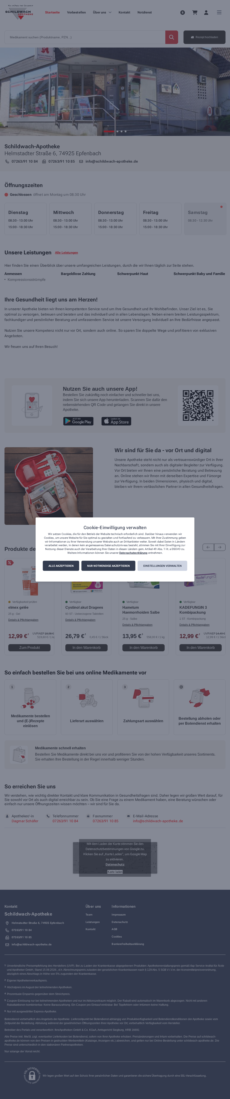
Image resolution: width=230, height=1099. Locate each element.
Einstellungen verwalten (162, 565)
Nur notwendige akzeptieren (108, 565)
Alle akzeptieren (61, 565)
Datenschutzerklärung (133, 552)
